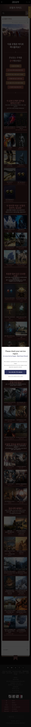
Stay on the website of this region (15, 376)
